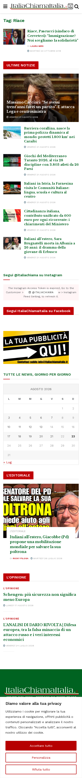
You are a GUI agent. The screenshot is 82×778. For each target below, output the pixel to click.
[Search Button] (76, 6)
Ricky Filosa (20, 558)
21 (51, 436)
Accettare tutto (41, 745)
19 (30, 436)
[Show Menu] (5, 6)
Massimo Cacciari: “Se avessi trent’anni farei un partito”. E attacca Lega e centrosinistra (41, 107)
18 (19, 436)
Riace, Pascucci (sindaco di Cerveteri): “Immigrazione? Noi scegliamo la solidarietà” (52, 35)
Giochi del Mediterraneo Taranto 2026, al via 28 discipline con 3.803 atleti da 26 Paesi (51, 162)
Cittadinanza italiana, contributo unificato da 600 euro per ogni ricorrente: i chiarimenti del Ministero (47, 217)
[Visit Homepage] (41, 6)
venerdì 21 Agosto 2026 (23, 117)
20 (41, 436)
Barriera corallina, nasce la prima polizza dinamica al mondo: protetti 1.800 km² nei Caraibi (49, 134)
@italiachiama (42, 292)
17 (8, 436)
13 (41, 427)
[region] (41, 737)
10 (8, 427)
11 (20, 427)
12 (30, 427)
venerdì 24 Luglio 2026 (19, 645)
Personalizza (41, 757)
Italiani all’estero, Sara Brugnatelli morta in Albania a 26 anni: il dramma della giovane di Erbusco (49, 245)
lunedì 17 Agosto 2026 (19, 605)
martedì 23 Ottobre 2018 (45, 51)
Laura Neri (37, 46)
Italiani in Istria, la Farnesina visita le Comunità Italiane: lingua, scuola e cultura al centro (48, 190)
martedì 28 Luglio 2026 (47, 558)
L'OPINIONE (11, 588)
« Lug (7, 462)
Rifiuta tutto (41, 769)
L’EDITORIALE (18, 531)
